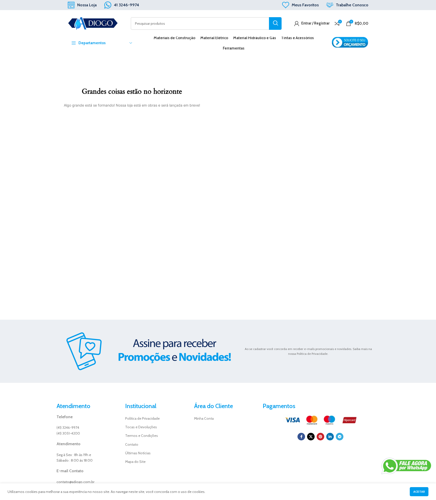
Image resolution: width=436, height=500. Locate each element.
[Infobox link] (82, 5)
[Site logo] (93, 23)
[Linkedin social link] (330, 436)
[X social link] (311, 436)
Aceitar (419, 491)
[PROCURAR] (275, 23)
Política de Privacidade (142, 418)
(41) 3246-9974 (68, 427)
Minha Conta (204, 418)
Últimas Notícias (138, 453)
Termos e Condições (141, 435)
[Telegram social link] (339, 436)
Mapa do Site (135, 461)
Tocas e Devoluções (141, 427)
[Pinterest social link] (320, 436)
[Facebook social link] (301, 436)
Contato (131, 444)
